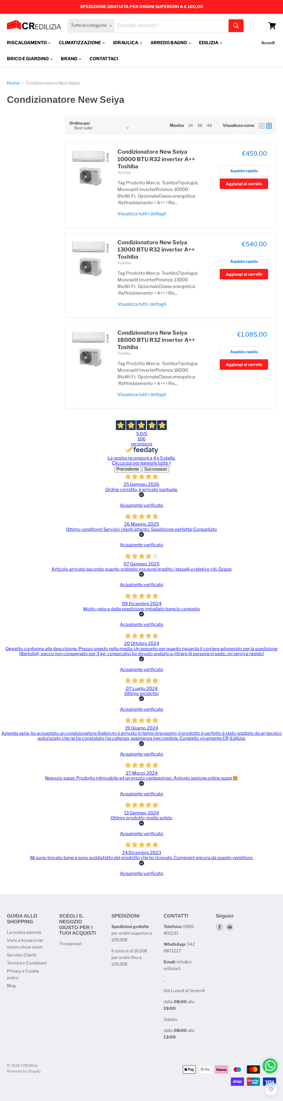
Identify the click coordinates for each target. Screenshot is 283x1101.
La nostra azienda (24, 932)
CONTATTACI (104, 58)
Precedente (127, 469)
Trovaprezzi (70, 943)
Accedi (268, 42)
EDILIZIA (209, 42)
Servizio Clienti (21, 955)
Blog (11, 985)
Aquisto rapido (244, 170)
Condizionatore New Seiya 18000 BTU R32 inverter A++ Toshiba (156, 340)
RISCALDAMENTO (27, 42)
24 (190, 125)
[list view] (269, 126)
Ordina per (79, 123)
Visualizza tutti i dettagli (141, 213)
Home (13, 83)
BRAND (69, 58)
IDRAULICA (126, 42)
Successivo (155, 469)
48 (209, 125)
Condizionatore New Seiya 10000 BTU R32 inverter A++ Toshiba (156, 159)
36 (199, 125)
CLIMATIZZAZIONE (80, 42)
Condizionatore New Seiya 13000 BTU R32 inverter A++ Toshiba (156, 249)
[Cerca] (236, 25)
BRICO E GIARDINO (28, 58)
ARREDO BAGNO (169, 42)
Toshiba (124, 172)
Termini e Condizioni (27, 963)
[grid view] (261, 126)
